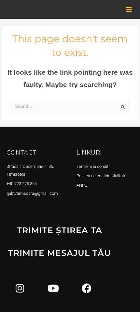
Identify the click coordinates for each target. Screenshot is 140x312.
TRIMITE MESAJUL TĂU (59, 253)
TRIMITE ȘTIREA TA (59, 230)
